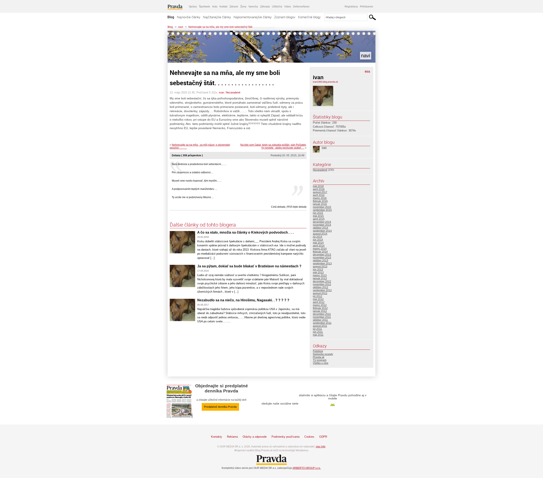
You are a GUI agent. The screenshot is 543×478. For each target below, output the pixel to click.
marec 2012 (320, 305)
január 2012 (320, 311)
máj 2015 (318, 215)
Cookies (309, 436)
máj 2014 (318, 242)
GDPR (323, 436)
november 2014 (322, 224)
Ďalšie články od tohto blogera (203, 224)
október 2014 (320, 227)
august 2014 (320, 233)
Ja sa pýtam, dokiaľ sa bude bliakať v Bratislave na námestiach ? (249, 266)
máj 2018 (318, 186)
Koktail (223, 6)
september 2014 (322, 230)
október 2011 (320, 320)
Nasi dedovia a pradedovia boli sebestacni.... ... (199, 164)
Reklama (232, 436)
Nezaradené (233, 92)
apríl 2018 (319, 189)
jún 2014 (318, 239)
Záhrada (265, 6)
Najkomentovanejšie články (253, 17)
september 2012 (322, 290)
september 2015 (322, 210)
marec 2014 (320, 248)
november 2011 (322, 317)
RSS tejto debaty (296, 206)
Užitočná (277, 6)
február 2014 (320, 251)
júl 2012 (317, 296)
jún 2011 (318, 331)
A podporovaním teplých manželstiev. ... (194, 189)
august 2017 (320, 192)
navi (180, 26)
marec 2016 (320, 198)
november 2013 (322, 257)
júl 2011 (317, 328)
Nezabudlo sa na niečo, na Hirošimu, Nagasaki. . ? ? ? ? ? (243, 300)
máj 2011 (318, 334)
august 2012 (320, 293)
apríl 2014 (319, 245)
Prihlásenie (366, 6)
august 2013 (320, 266)
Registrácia (351, 6)
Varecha (253, 6)
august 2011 (320, 325)
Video (287, 6)
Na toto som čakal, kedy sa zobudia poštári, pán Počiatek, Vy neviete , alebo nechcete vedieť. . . (273, 146)
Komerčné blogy (309, 17)
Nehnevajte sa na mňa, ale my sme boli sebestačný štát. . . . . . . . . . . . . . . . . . (231, 26)
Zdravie (234, 6)
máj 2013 (318, 272)
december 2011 (322, 314)
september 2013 (322, 263)
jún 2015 (318, 213)
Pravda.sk (318, 357)
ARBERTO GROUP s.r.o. (306, 468)
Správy (193, 6)
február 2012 (320, 308)
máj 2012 (318, 299)
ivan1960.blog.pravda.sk (325, 81)
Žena (243, 6)
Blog (170, 17)
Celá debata (278, 206)
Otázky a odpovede (255, 436)
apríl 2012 (319, 302)
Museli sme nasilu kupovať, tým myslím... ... (196, 180)
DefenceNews (301, 6)
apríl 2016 (319, 195)
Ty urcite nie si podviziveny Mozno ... (193, 197)
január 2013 (320, 278)
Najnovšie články (188, 17)
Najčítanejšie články (217, 17)
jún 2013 (318, 269)
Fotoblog (318, 351)
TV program (319, 360)
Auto (214, 6)
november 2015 (322, 207)
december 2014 (322, 221)
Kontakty (216, 436)
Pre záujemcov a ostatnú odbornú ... (192, 172)
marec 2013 (320, 275)
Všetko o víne (320, 363)
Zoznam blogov (284, 17)
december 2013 (322, 254)
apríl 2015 (319, 218)
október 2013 (320, 260)
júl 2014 (317, 236)
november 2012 (322, 284)
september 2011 (322, 322)
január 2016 (320, 204)
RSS (367, 71)
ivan (221, 92)
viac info (320, 446)
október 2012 (320, 287)
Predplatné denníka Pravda (220, 406)
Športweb (204, 6)
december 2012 (322, 281)
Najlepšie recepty (323, 354)
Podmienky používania (285, 436)
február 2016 (320, 201)
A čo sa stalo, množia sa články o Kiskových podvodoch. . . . (245, 232)
